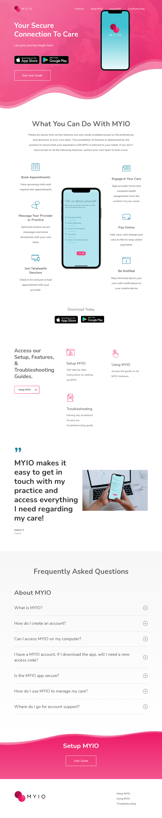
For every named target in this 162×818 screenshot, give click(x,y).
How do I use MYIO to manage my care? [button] (51, 691)
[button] (32, 75)
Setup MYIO (123, 793)
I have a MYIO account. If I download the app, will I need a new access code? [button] (72, 657)
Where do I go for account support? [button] (47, 706)
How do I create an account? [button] (40, 623)
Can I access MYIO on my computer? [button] (47, 639)
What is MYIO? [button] (28, 608)
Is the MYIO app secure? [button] (36, 675)
